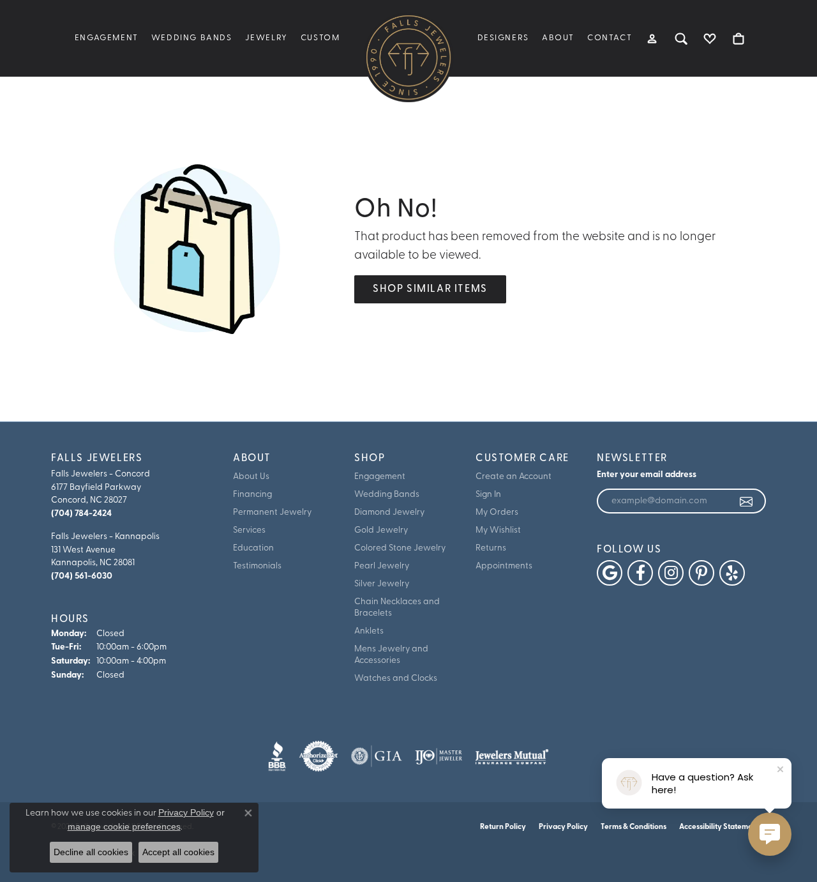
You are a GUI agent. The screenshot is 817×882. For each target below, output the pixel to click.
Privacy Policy (563, 827)
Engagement (107, 38)
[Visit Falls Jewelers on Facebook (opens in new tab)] (640, 573)
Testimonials (257, 566)
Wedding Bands (191, 38)
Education (253, 548)
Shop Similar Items (430, 289)
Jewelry (266, 38)
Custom (320, 38)
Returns (491, 548)
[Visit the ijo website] (439, 756)
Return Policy (503, 827)
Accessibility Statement (719, 827)
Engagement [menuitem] (379, 477)
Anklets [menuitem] (369, 631)
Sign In (488, 494)
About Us (251, 477)
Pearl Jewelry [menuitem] (381, 566)
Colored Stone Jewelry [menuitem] (400, 548)
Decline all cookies (91, 852)
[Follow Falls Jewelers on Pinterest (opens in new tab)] (701, 573)
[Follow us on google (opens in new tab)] (609, 573)
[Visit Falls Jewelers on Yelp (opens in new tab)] (732, 573)
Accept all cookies (178, 852)
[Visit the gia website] (376, 756)
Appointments (504, 566)
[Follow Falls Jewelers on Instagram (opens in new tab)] (671, 573)
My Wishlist (498, 530)
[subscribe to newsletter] (747, 501)
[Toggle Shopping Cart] (739, 38)
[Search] (681, 38)
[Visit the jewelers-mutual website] (511, 756)
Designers (503, 38)
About (558, 38)
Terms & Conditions (633, 827)
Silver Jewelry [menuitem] (381, 584)
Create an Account (513, 477)
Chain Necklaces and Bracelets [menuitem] (397, 608)
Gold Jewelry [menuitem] (381, 530)
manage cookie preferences (124, 826)
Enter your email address (646, 475)
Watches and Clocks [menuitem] (395, 678)
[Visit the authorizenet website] (318, 756)
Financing (252, 494)
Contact (609, 38)
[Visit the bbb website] (277, 756)
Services (249, 530)
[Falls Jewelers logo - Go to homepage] (408, 57)
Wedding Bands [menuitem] (386, 494)
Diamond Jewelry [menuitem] (389, 512)
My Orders (497, 512)
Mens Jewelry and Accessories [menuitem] (391, 655)
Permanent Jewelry (272, 512)
